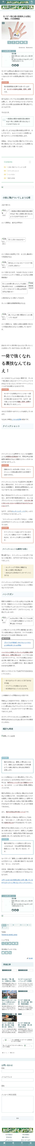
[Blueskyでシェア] (10, 620)
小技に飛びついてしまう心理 (17, 167)
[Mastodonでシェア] (7, 620)
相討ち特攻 (11, 178)
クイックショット (13, 171)
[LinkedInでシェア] (15, 624)
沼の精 (14, 53)
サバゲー (16, 925)
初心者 (23, 925)
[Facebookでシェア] (13, 42)
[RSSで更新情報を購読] (18, 65)
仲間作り (26, 1137)
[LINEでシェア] (22, 42)
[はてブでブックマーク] (17, 42)
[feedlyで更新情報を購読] (15, 65)
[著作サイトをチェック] (13, 65)
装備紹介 (10, 1134)
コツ (10, 925)
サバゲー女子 (26, 1140)
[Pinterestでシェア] (31, 620)
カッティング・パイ (18, 511)
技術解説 (26, 1134)
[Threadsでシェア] (20, 620)
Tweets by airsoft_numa (9, 934)
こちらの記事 (16, 419)
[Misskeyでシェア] (14, 620)
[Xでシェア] (9, 42)
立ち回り (6, 927)
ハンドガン (11, 174)
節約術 (9, 1137)
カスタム (10, 1140)
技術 (5, 925)
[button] (26, 42)
